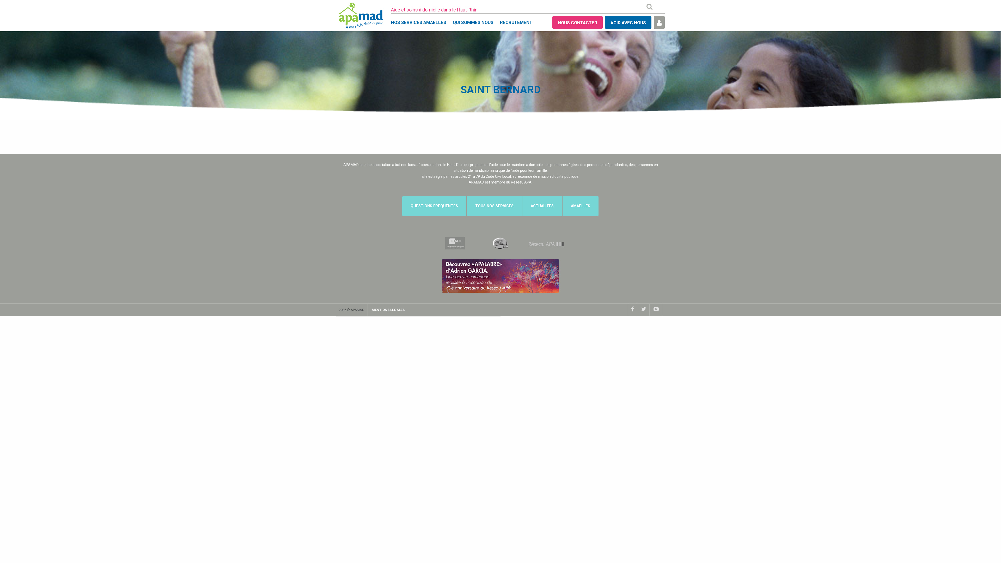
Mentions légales (388, 310)
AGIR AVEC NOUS (628, 22)
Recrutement (516, 22)
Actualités (542, 206)
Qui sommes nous (473, 22)
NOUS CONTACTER (577, 22)
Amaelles (580, 206)
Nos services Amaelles (418, 22)
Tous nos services (494, 206)
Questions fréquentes (434, 206)
